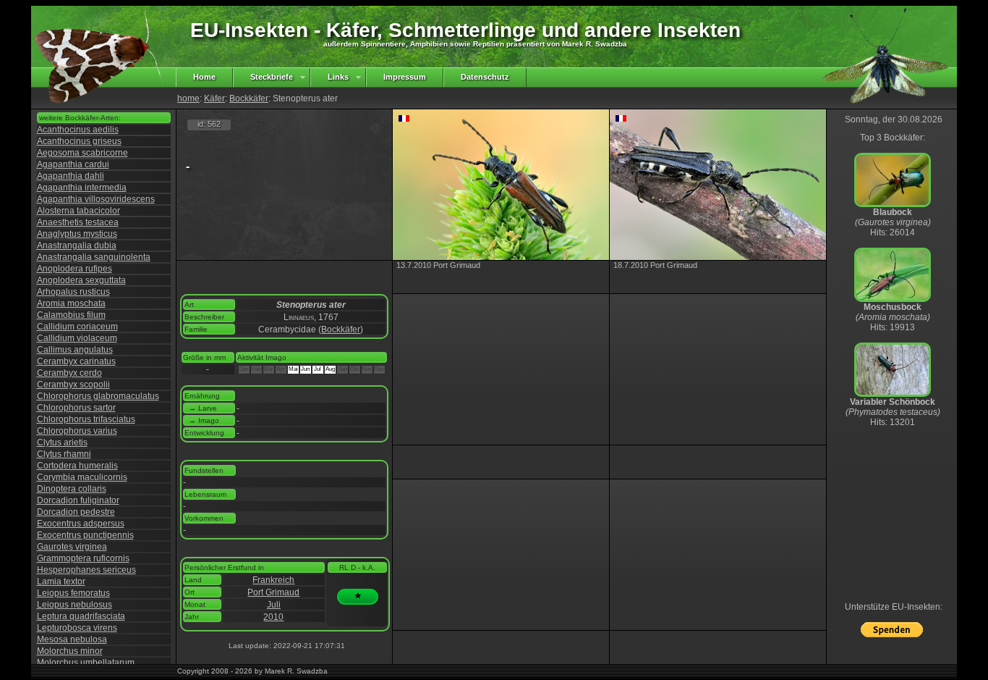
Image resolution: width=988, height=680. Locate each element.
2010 (273, 617)
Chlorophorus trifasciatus (86, 419)
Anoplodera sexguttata (81, 280)
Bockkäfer (248, 98)
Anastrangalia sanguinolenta (93, 257)
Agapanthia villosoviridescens (96, 199)
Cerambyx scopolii (73, 384)
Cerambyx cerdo (69, 373)
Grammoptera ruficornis (83, 558)
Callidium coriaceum (77, 327)
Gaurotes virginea (72, 547)
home (188, 98)
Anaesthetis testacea (78, 222)
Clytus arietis (62, 442)
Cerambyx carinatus (76, 361)
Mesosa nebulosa (72, 639)
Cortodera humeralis (77, 466)
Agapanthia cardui (73, 164)
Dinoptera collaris (71, 489)
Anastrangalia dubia (76, 245)
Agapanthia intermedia (82, 187)
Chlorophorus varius (77, 431)
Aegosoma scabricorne (82, 153)
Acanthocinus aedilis (78, 130)
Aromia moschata (71, 303)
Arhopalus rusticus (73, 292)
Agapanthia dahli (70, 176)
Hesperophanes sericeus (86, 570)
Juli (274, 605)
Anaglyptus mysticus (77, 234)
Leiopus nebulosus (74, 605)
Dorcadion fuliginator (78, 500)
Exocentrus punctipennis (85, 535)
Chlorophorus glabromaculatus (98, 396)
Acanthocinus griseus (79, 141)
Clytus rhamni (64, 454)
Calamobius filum (71, 315)
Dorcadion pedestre (76, 512)
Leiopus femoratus (73, 593)
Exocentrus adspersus (80, 524)
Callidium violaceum (77, 338)
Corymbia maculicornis (82, 477)
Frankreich (273, 580)
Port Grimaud (273, 592)
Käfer (214, 98)
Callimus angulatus (75, 350)
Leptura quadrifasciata (81, 616)
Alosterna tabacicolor (78, 211)
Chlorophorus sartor (76, 408)
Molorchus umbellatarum (86, 663)
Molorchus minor (70, 651)
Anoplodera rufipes (74, 269)
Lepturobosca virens (77, 628)
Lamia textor (61, 581)
